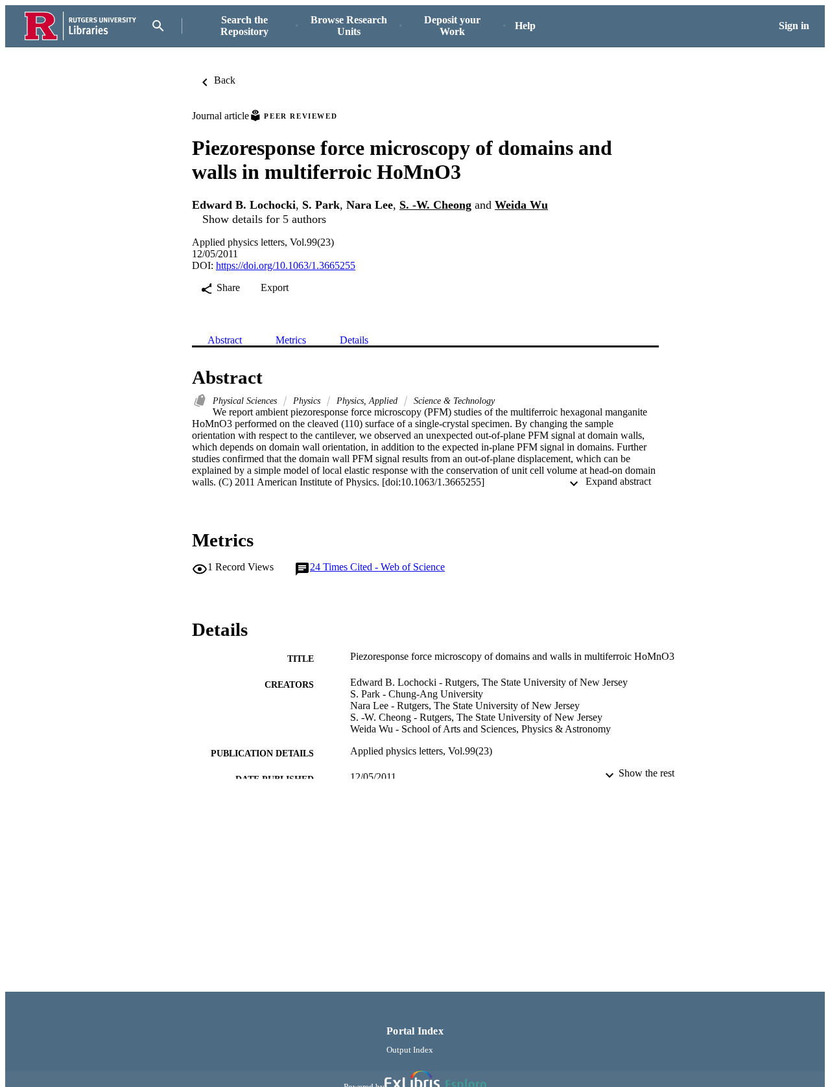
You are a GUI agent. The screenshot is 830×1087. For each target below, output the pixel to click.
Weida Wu (521, 204)
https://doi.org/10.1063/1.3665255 (285, 265)
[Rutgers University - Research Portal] (80, 26)
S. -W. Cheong (435, 204)
